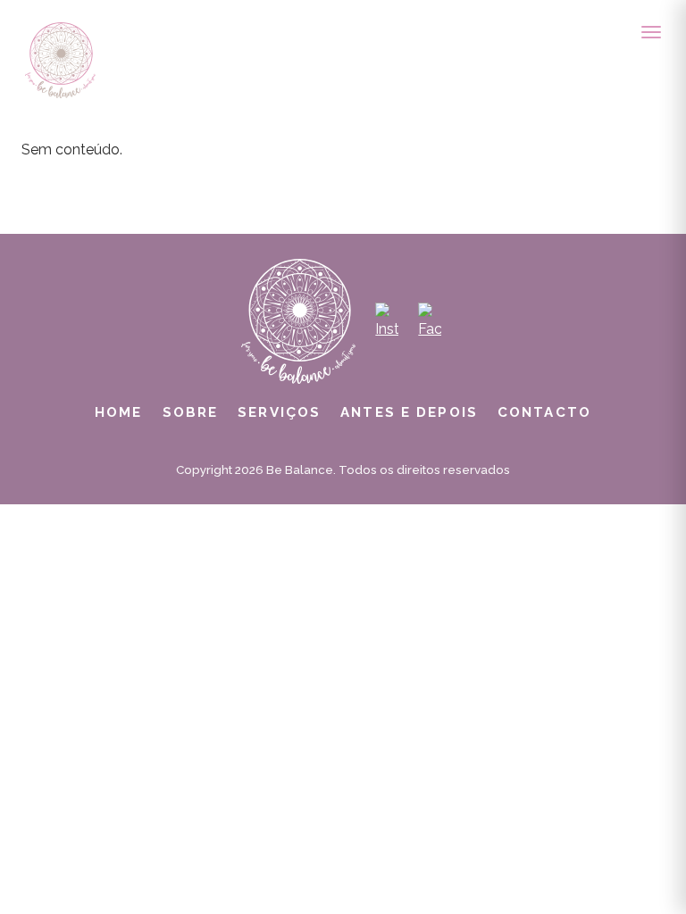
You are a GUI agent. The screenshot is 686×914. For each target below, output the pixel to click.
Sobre (191, 412)
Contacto (544, 412)
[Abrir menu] (651, 32)
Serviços (279, 412)
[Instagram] (387, 321)
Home (119, 412)
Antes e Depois (409, 412)
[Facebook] (429, 321)
